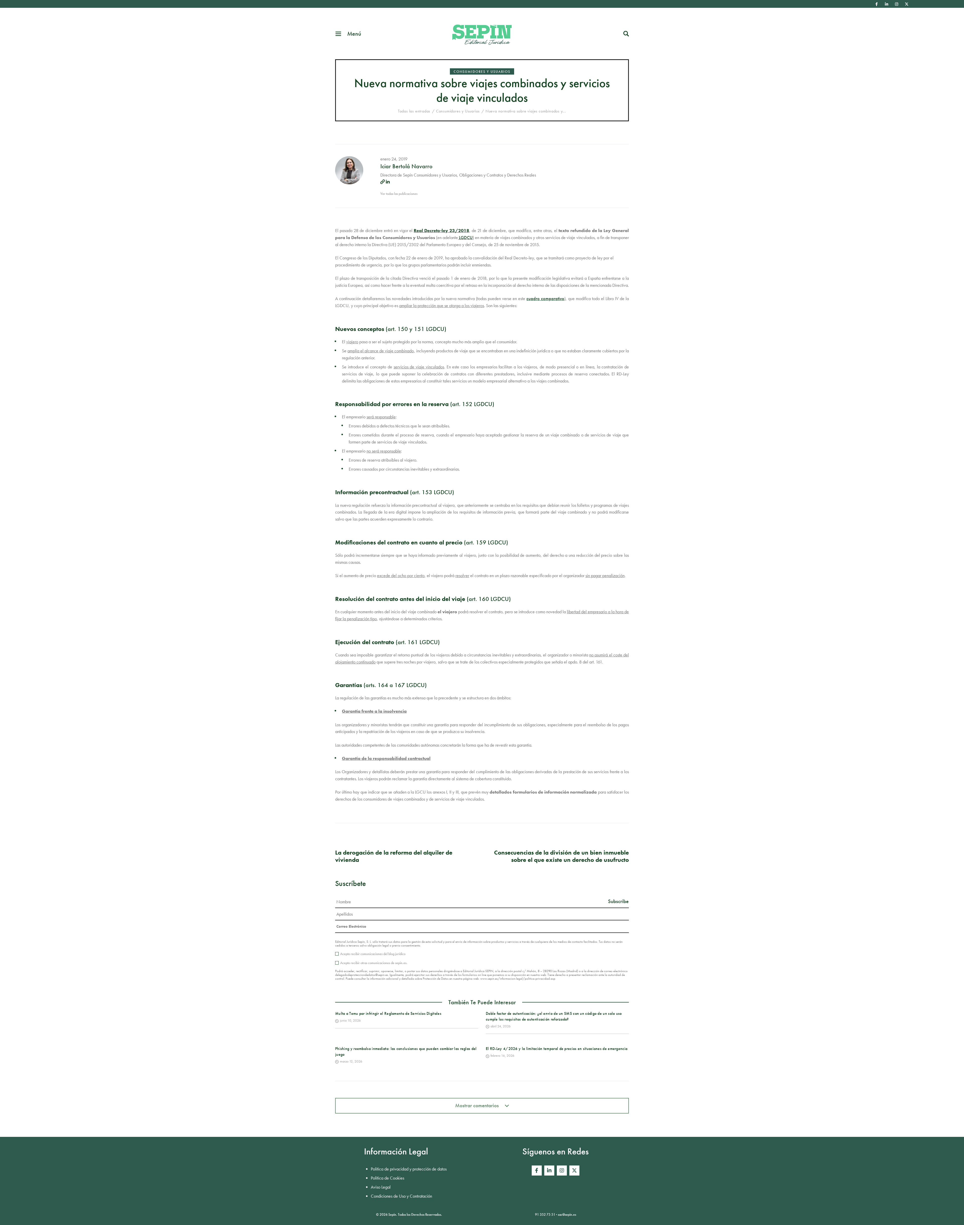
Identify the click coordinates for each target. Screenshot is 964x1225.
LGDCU (466, 237)
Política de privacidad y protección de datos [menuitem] (409, 1169)
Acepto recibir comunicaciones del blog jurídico (372, 954)
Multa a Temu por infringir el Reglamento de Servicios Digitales (388, 1013)
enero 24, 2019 (393, 159)
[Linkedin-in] (886, 4)
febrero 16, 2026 (502, 1055)
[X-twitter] (907, 4)
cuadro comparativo (545, 298)
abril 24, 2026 (501, 1026)
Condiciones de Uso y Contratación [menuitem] (401, 1196)
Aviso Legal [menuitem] (381, 1187)
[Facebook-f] (876, 4)
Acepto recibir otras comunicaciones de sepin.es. (373, 963)
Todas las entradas (414, 111)
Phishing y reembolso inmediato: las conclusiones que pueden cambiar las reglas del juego (406, 1051)
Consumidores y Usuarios (482, 71)
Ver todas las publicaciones (398, 194)
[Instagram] (896, 4)
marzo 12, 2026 (351, 1061)
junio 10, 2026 (350, 1020)
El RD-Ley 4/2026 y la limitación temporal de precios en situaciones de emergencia (556, 1048)
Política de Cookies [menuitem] (387, 1178)
